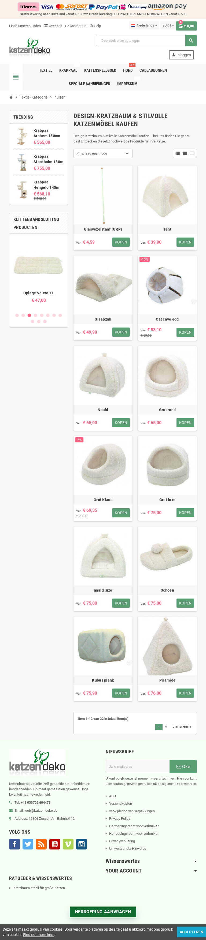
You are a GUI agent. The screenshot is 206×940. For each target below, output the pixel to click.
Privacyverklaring (122, 841)
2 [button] (23, 315)
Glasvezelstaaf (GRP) (103, 229)
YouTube (54, 844)
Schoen (167, 590)
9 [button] (32, 321)
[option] (38, 273)
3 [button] (29, 315)
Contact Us (77, 26)
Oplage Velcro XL (38, 293)
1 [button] (17, 315)
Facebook (14, 844)
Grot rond (167, 410)
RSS (41, 844)
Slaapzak (103, 319)
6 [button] (48, 315)
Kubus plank (103, 680)
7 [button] (54, 315)
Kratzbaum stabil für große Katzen (39, 888)
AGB (112, 796)
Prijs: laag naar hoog (91, 153)
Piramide (167, 680)
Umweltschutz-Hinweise (127, 849)
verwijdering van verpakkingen (132, 811)
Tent (167, 229)
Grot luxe (167, 500)
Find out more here (38, 935)
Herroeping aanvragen (103, 911)
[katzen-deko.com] (29, 47)
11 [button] (45, 321)
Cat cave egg (167, 319)
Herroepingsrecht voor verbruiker (134, 826)
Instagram (81, 844)
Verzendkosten (120, 804)
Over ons (55, 26)
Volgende (182, 727)
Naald (103, 410)
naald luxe (103, 590)
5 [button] (41, 315)
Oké (185, 766)
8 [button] (60, 315)
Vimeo (68, 844)
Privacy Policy (119, 819)
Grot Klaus (103, 500)
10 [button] (39, 321)
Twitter (28, 844)
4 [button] (35, 315)
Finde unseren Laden (25, 26)
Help (95, 26)
